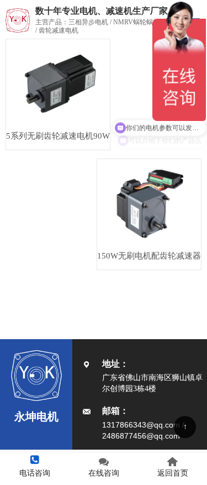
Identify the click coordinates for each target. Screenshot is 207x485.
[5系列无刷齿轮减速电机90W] (58, 82)
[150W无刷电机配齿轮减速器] (149, 202)
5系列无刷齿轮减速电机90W (58, 135)
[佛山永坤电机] (15, 20)
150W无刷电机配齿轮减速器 (149, 255)
